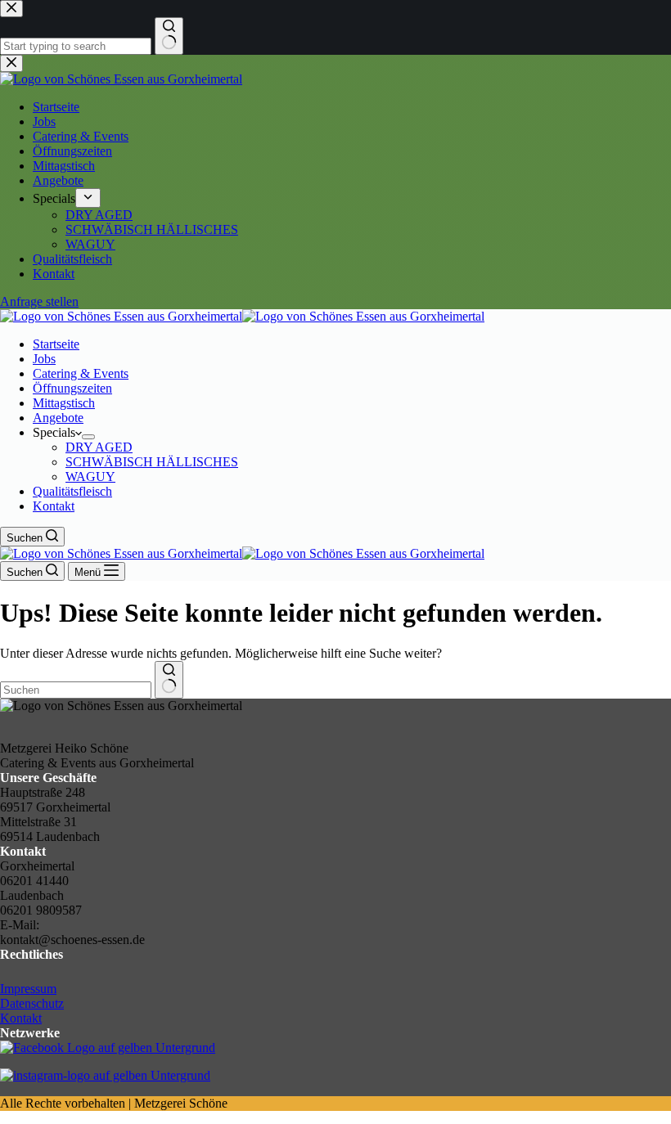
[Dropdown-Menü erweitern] (88, 436)
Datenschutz (32, 1003)
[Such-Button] (169, 680)
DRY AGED (99, 447)
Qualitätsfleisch (72, 491)
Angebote (58, 418)
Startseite (56, 344)
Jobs (44, 359)
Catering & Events (80, 373)
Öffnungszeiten (72, 388)
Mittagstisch (64, 403)
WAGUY (90, 476)
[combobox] (75, 690)
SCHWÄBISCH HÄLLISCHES (151, 462)
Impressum (28, 989)
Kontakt (53, 506)
